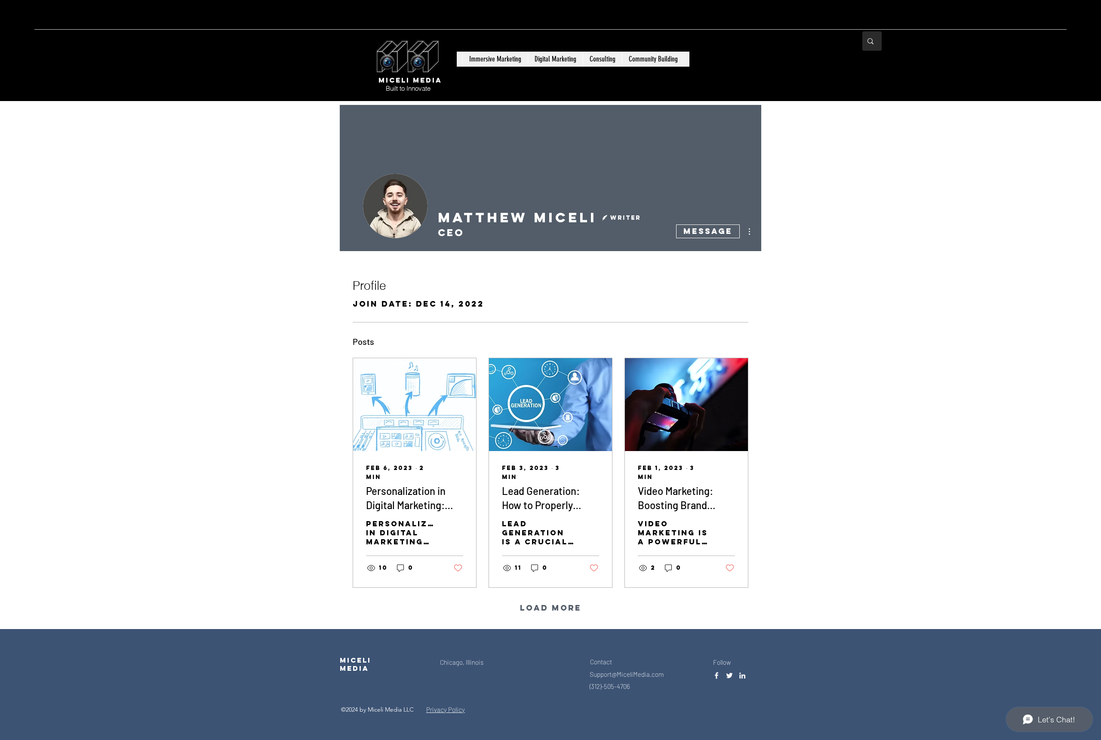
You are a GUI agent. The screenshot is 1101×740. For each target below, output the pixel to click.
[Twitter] (729, 675)
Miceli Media (410, 80)
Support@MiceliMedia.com (627, 674)
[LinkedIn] (742, 675)
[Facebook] (716, 675)
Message (707, 231)
